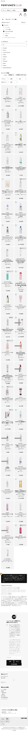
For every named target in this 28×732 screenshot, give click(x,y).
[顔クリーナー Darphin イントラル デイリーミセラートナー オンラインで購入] (7, 357)
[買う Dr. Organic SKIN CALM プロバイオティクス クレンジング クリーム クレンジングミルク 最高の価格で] (7, 392)
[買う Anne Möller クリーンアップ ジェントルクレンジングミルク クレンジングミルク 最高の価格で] (7, 484)
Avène (4, 54)
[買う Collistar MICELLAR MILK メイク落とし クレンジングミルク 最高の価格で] (7, 507)
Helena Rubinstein (7, 67)
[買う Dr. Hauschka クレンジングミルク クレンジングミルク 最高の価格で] (7, 300)
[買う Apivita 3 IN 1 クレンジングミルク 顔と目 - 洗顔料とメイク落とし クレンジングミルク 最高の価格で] (7, 415)
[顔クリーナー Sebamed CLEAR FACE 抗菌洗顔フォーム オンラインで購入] (20, 426)
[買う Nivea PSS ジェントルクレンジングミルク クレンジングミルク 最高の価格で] (7, 438)
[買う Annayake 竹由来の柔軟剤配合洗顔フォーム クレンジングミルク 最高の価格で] (7, 161)
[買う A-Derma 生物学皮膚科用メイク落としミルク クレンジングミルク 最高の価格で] (20, 138)
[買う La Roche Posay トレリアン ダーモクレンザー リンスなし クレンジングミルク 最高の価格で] (7, 115)
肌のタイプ (4, 82)
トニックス (4, 588)
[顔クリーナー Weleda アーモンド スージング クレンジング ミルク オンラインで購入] (20, 311)
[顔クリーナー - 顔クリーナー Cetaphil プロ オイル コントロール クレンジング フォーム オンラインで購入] (7, 241)
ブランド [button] (3, 79)
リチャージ (4, 593)
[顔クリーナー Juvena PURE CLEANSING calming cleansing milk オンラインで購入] (7, 265)
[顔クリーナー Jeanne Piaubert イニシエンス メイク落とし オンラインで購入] (7, 288)
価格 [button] (11, 79)
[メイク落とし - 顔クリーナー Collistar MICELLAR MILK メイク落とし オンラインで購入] (7, 518)
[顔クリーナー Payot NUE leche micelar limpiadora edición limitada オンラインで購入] (20, 357)
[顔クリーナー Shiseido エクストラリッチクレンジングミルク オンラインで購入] (20, 380)
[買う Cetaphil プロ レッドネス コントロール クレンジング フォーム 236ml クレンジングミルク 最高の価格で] (20, 207)
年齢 (11, 82)
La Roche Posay (6, 52)
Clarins (4, 50)
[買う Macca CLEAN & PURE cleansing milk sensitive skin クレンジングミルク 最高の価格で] (7, 323)
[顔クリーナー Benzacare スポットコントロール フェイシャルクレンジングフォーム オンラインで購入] (20, 472)
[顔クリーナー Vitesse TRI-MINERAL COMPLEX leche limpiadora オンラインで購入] (20, 172)
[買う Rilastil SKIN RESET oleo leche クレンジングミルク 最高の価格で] (20, 530)
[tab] (5, 79)
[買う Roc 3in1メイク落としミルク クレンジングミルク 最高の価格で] (20, 115)
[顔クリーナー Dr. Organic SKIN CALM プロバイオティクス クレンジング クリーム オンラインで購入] (7, 403)
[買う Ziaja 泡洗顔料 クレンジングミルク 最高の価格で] (7, 461)
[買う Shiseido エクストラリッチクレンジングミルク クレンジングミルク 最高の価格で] (20, 369)
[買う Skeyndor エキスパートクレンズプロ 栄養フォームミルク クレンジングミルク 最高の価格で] (20, 438)
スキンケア (8, 19)
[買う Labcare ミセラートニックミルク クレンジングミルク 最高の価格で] (20, 392)
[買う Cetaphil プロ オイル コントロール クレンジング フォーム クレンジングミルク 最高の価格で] (7, 230)
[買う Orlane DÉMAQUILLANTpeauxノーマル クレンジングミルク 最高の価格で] (7, 207)
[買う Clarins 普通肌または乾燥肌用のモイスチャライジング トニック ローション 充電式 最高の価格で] (20, 484)
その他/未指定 (14, 664)
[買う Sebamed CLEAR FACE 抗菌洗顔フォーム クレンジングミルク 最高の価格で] (20, 415)
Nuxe (4, 59)
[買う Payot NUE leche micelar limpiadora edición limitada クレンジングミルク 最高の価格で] (20, 346)
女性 (10, 661)
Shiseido (5, 48)
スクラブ (10, 588)
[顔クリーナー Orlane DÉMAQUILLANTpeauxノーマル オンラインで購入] (7, 218)
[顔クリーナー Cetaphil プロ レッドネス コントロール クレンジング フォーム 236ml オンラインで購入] (20, 218)
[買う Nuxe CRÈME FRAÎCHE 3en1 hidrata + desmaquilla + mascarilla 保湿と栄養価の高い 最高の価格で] (7, 369)
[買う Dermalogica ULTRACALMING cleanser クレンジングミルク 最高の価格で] (20, 323)
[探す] (25, 10)
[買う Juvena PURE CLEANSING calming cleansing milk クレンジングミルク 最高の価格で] (7, 253)
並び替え (10, 74)
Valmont (5, 56)
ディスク (23, 591)
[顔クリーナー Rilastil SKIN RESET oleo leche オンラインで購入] (20, 542)
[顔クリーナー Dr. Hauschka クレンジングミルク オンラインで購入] (7, 311)
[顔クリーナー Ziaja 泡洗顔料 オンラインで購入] (7, 472)
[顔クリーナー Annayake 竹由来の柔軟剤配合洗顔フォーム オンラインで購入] (7, 172)
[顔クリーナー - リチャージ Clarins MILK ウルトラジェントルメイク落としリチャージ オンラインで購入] (7, 195)
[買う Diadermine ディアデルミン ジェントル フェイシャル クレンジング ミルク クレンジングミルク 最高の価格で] (7, 530)
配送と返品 (3, 1)
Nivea (4, 63)
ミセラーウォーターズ (6, 591)
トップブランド (4, 41)
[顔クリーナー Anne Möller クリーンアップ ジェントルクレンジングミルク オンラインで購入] (7, 495)
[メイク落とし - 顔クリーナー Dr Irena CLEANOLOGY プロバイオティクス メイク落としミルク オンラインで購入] (20, 195)
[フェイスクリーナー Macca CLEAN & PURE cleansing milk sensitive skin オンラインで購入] (7, 334)
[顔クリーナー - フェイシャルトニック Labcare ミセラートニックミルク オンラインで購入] (20, 403)
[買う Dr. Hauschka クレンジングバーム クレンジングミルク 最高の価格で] (7, 554)
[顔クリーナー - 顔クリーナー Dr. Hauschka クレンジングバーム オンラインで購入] (7, 565)
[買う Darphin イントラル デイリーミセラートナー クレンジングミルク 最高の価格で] (7, 346)
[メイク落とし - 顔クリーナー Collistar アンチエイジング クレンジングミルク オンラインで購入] (20, 518)
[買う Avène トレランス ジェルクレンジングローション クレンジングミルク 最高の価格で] (7, 138)
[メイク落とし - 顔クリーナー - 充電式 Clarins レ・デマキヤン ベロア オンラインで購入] (20, 103)
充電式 (9, 593)
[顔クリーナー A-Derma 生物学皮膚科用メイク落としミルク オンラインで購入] (20, 149)
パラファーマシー (6, 22)
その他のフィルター (20, 74)
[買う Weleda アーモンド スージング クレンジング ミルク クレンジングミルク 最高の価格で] (20, 300)
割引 (20, 79)
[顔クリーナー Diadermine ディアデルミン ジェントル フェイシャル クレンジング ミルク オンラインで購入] (7, 542)
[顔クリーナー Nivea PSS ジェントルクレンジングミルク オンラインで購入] (7, 449)
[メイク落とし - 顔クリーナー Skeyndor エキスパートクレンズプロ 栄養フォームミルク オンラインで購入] (20, 449)
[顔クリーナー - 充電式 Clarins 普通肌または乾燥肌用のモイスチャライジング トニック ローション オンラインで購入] (20, 495)
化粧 (15, 19)
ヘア (13, 19)
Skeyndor (5, 61)
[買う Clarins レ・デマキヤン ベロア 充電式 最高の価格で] (20, 92)
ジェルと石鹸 (16, 588)
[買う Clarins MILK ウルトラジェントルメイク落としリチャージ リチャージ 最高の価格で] (7, 184)
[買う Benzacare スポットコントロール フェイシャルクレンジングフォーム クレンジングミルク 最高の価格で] (20, 461)
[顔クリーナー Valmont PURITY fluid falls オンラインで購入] (7, 103)
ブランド (23, 22)
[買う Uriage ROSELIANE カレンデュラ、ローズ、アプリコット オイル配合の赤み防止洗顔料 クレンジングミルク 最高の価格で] (20, 277)
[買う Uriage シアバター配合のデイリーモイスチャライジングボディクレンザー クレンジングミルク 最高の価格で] (20, 230)
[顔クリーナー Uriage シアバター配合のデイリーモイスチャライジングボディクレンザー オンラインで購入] (20, 241)
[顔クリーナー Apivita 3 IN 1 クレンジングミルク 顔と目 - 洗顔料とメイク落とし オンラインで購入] (7, 426)
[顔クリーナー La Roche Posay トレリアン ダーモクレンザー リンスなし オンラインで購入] (7, 126)
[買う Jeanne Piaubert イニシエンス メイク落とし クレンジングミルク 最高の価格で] (7, 277)
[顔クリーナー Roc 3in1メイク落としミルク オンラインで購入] (20, 126)
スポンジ (14, 591)
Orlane (4, 65)
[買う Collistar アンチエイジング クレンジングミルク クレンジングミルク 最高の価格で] (20, 507)
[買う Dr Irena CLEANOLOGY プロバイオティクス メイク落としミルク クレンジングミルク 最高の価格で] (20, 184)
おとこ (17, 661)
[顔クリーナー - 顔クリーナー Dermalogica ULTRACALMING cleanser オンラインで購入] (20, 334)
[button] (14, 680)
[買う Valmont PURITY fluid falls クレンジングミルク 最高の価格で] (7, 92)
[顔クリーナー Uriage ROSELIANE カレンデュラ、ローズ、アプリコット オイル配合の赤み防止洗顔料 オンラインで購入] (20, 288)
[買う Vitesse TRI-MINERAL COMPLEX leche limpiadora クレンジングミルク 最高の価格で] (20, 161)
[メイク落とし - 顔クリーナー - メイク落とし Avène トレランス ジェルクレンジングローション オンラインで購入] (7, 149)
